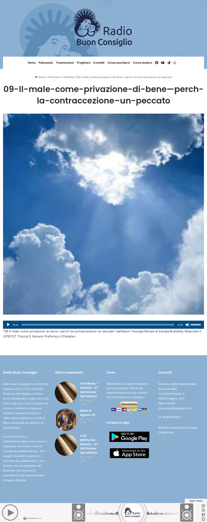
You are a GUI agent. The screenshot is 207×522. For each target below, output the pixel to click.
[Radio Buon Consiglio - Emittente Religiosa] (103, 28)
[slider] (196, 324)
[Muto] (187, 325)
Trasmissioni (65, 62)
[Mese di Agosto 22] (66, 420)
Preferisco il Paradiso (61, 77)
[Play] (8, 325)
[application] (103, 325)
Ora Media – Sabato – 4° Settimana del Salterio (89, 389)
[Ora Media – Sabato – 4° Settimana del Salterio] (66, 392)
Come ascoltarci (118, 62)
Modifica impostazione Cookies (177, 427)
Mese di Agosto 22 (87, 413)
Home (32, 62)
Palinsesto (46, 62)
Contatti (99, 62)
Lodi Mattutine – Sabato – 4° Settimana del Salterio (89, 444)
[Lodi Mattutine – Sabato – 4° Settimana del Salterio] (66, 445)
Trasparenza (166, 432)
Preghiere (83, 62)
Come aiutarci (142, 62)
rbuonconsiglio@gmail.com (175, 408)
